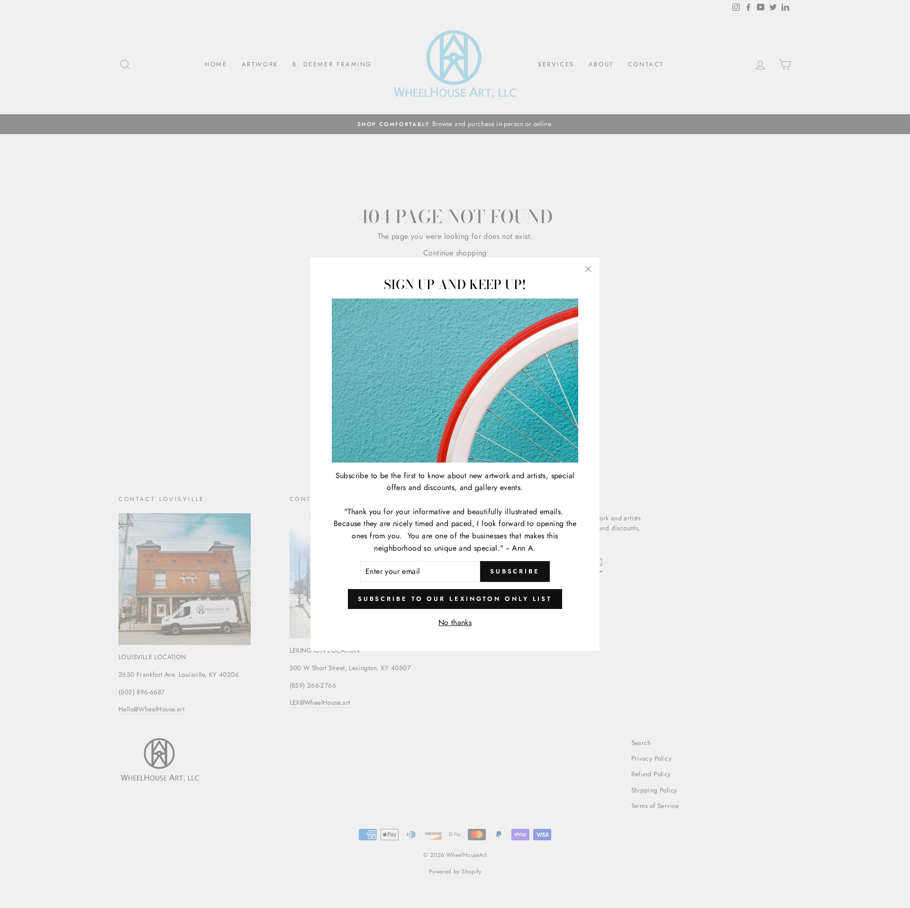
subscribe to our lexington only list (455, 598)
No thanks (455, 622)
